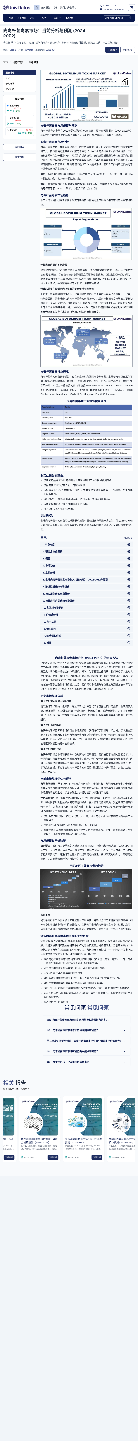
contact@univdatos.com (114, 9)
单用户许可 (14, 105)
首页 (5, 62)
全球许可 (13, 130)
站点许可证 (14, 118)
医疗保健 (29, 49)
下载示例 (112, 49)
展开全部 (128, 537)
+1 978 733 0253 (110, 5)
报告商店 (18, 62)
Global (12, 49)
